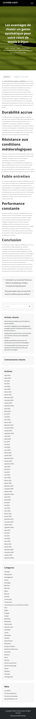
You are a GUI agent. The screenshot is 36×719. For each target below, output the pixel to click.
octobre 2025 (8, 403)
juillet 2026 (7, 378)
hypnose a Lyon (8, 627)
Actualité (7, 571)
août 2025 (7, 408)
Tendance (7, 671)
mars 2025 (7, 419)
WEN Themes (22, 715)
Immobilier (7, 629)
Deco (5, 607)
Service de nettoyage (10, 665)
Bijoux (6, 591)
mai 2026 (7, 383)
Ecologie (6, 613)
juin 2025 (7, 414)
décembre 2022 (8, 486)
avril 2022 (7, 508)
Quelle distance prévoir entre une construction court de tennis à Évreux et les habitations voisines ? (17, 335)
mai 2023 (7, 472)
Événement (7, 621)
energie (6, 616)
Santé (6, 657)
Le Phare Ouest (10, 2)
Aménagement (8, 577)
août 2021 (7, 530)
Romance (7, 654)
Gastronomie (8, 624)
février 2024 (7, 452)
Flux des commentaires (11, 696)
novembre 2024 (8, 428)
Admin (8, 77)
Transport (7, 674)
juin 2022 (7, 502)
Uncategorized (8, 677)
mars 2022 (7, 511)
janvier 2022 (8, 516)
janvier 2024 (8, 455)
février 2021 (7, 544)
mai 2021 (7, 535)
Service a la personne (10, 663)
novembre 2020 (8, 552)
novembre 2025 (8, 400)
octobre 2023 (8, 461)
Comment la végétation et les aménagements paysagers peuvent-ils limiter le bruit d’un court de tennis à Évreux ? (17, 328)
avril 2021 (7, 538)
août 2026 (7, 375)
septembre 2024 (9, 433)
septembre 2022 (9, 494)
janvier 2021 (8, 546)
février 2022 (7, 513)
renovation (7, 652)
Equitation (7, 618)
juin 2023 (7, 469)
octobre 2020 (8, 555)
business (6, 596)
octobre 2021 (8, 524)
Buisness (6, 594)
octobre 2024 (8, 430)
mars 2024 (7, 450)
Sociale (6, 668)
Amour (6, 580)
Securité (6, 660)
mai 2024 (7, 444)
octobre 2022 (8, 491)
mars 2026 (7, 389)
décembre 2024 (8, 425)
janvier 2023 (8, 483)
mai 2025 (7, 417)
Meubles (6, 638)
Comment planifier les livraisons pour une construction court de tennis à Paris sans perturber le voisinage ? (16, 348)
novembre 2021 (8, 522)
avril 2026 (7, 386)
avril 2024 (7, 447)
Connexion (7, 690)
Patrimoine (7, 643)
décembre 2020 (8, 549)
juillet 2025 (7, 411)
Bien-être (7, 588)
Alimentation (8, 574)
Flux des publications (10, 693)
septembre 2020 (9, 558)
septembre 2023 (9, 464)
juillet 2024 (7, 439)
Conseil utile (8, 599)
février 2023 (7, 480)
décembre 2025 (8, 397)
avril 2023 (7, 475)
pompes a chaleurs (9, 646)
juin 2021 (7, 533)
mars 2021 (7, 541)
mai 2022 (7, 505)
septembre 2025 (9, 405)
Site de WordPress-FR (10, 699)
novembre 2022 (8, 488)
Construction (24, 77)
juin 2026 (7, 381)
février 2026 (7, 392)
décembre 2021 (8, 519)
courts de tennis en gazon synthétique (15, 81)
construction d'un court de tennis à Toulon (16, 605)
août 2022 (7, 497)
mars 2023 (7, 477)
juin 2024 (7, 441)
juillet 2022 (7, 500)
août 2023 (7, 466)
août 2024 (7, 436)
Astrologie (7, 583)
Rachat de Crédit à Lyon (11, 649)
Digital (6, 610)
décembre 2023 (8, 458)
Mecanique (7, 635)
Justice (6, 632)
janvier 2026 (8, 394)
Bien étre (7, 585)
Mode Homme (8, 641)
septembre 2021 (9, 527)
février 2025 (7, 422)
